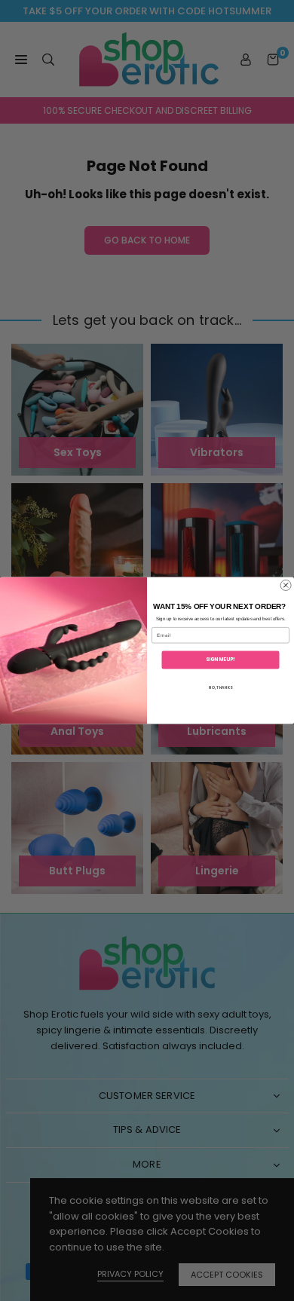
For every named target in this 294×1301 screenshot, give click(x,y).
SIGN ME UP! (220, 660)
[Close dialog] (285, 585)
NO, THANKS (221, 687)
